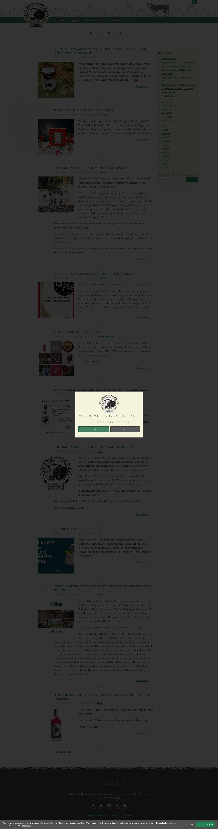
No (125, 429)
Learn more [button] (26, 825)
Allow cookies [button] (205, 825)
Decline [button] (189, 825)
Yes (94, 429)
